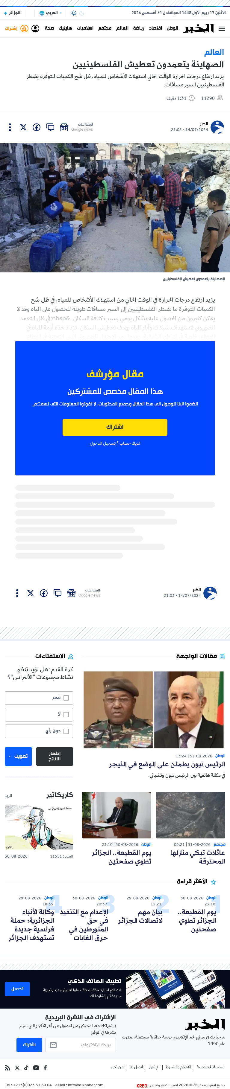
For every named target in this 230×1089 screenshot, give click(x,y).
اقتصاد (155, 29)
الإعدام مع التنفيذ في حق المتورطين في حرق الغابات (84, 925)
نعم (56, 698)
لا (59, 714)
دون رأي (53, 731)
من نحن (117, 1067)
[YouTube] (36, 1067)
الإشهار (154, 1067)
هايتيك (65, 29)
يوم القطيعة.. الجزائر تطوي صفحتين (121, 858)
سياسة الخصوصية (210, 1067)
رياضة (138, 29)
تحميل (17, 989)
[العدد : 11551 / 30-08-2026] (39, 828)
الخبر (204, 124)
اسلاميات (85, 29)
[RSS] (7, 1067)
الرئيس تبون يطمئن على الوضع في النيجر (167, 764)
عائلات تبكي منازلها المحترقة (197, 858)
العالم (122, 29)
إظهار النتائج (54, 756)
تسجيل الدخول (103, 443)
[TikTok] (26, 1067)
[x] (23, 127)
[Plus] (10, 127)
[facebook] (36, 127)
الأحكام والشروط (178, 1067)
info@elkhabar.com (86, 1086)
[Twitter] (17, 1067)
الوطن (172, 29)
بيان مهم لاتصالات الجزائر (140, 917)
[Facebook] (45, 1067)
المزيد (8, 796)
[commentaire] (50, 127)
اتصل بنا (136, 1067)
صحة (49, 29)
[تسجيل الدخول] (35, 29)
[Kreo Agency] (143, 1086)
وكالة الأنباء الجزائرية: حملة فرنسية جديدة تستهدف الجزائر (31, 925)
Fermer (222, 29)
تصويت (21, 756)
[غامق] (81, 13)
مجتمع (104, 29)
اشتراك (115, 427)
